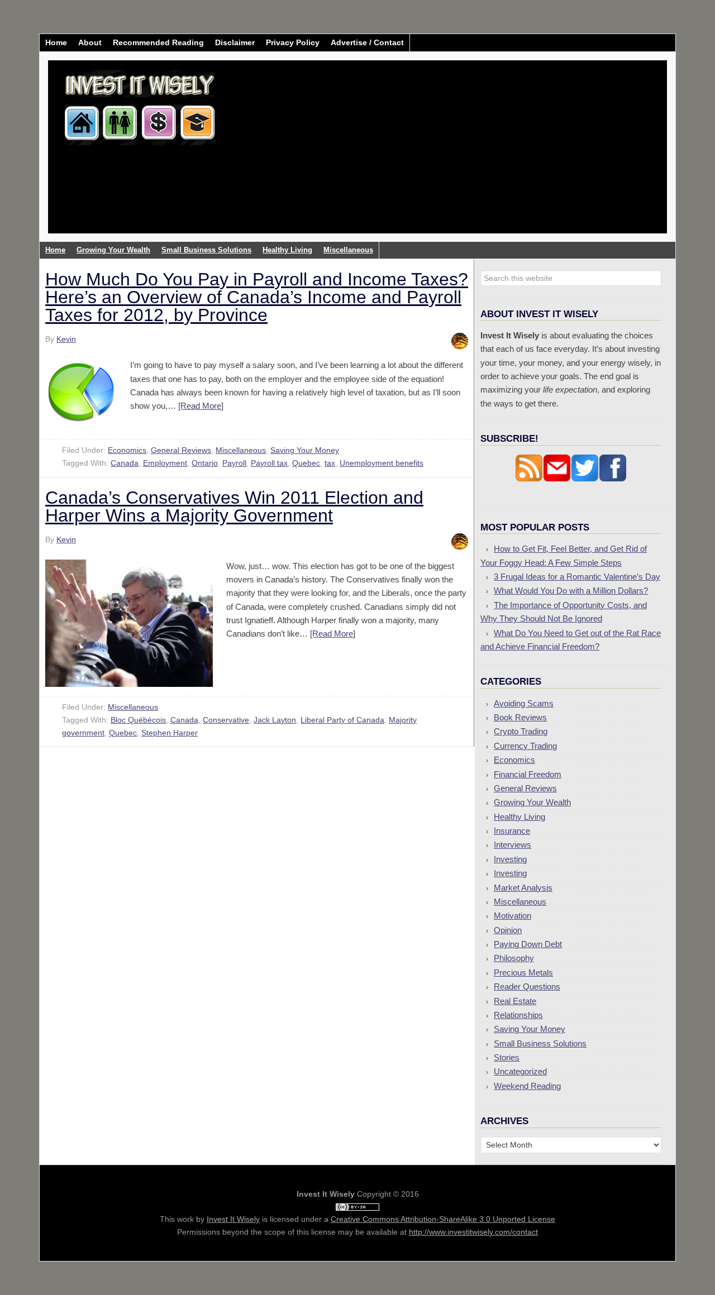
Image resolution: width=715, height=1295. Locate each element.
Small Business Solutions (540, 1043)
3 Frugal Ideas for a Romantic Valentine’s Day (577, 576)
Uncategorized (520, 1071)
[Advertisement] (423, 155)
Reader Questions (527, 986)
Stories (506, 1057)
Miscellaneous (241, 450)
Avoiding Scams (524, 703)
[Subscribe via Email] (557, 479)
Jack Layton (275, 719)
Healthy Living (519, 816)
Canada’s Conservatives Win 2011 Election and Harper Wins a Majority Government (234, 506)
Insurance (512, 830)
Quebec (306, 462)
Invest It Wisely (140, 103)
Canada (125, 462)
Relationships (518, 1015)
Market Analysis (523, 887)
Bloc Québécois (138, 719)
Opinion (508, 930)
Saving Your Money (304, 450)
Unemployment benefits (381, 462)
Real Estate (515, 1001)
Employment (165, 462)
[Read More (199, 405)
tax (330, 462)
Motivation (512, 915)
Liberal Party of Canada (342, 719)
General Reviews (181, 450)
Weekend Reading (527, 1086)
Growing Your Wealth (532, 802)
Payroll (234, 462)
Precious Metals (523, 972)
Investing (510, 859)
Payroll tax (269, 462)
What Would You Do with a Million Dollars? (571, 590)
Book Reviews (520, 717)
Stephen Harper (169, 732)
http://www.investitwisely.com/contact (473, 1231)
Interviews (512, 844)
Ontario (205, 462)
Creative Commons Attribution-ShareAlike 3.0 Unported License (443, 1219)
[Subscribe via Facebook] (613, 479)
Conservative (226, 719)
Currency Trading (525, 746)
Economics (127, 450)
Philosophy (514, 958)
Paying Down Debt (528, 944)
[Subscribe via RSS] (529, 479)
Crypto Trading (520, 731)
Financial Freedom (527, 774)
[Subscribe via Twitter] (585, 479)
